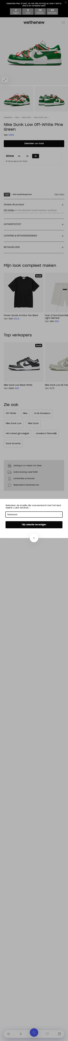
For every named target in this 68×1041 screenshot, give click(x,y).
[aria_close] (34, 538)
